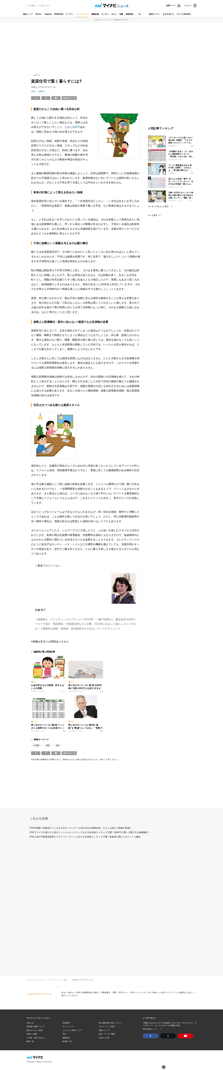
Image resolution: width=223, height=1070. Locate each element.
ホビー (114, 14)
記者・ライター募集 (107, 1034)
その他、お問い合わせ (36, 1038)
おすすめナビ (168, 14)
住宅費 (36, 745)
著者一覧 (30, 1041)
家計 (58, 745)
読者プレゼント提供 (35, 1030)
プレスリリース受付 (107, 1026)
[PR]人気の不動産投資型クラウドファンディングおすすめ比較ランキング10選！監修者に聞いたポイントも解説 (85, 836)
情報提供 (66, 1038)
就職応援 (95, 14)
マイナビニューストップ (36, 980)
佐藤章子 (41, 91)
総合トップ (28, 14)
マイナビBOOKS (184, 14)
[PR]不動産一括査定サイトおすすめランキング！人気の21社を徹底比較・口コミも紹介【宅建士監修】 (81, 828)
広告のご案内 (32, 1034)
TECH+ (38, 14)
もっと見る (152, 215)
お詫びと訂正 (104, 1038)
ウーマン (69, 14)
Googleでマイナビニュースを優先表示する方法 (111, 19)
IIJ (140, 14)
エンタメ (105, 14)
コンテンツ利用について (73, 1030)
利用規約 (66, 1023)
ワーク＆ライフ (82, 14)
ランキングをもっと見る (158, 206)
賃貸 (75, 126)
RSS (64, 1034)
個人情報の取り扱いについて (110, 1023)
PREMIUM (58, 14)
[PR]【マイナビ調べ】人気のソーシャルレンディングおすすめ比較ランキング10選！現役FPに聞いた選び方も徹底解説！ (90, 832)
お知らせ (30, 1023)
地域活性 (129, 14)
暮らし (66, 980)
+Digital (48, 14)
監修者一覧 (67, 1041)
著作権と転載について (36, 1026)
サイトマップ (68, 1026)
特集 (121, 14)
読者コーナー (154, 14)
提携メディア (104, 1030)
